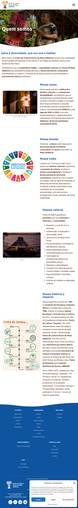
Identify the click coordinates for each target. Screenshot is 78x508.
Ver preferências (68, 500)
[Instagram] (10, 502)
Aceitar (38, 500)
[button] (74, 483)
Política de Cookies (52, 504)
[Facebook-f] (15, 502)
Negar (53, 500)
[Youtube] (20, 502)
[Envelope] (25, 502)
